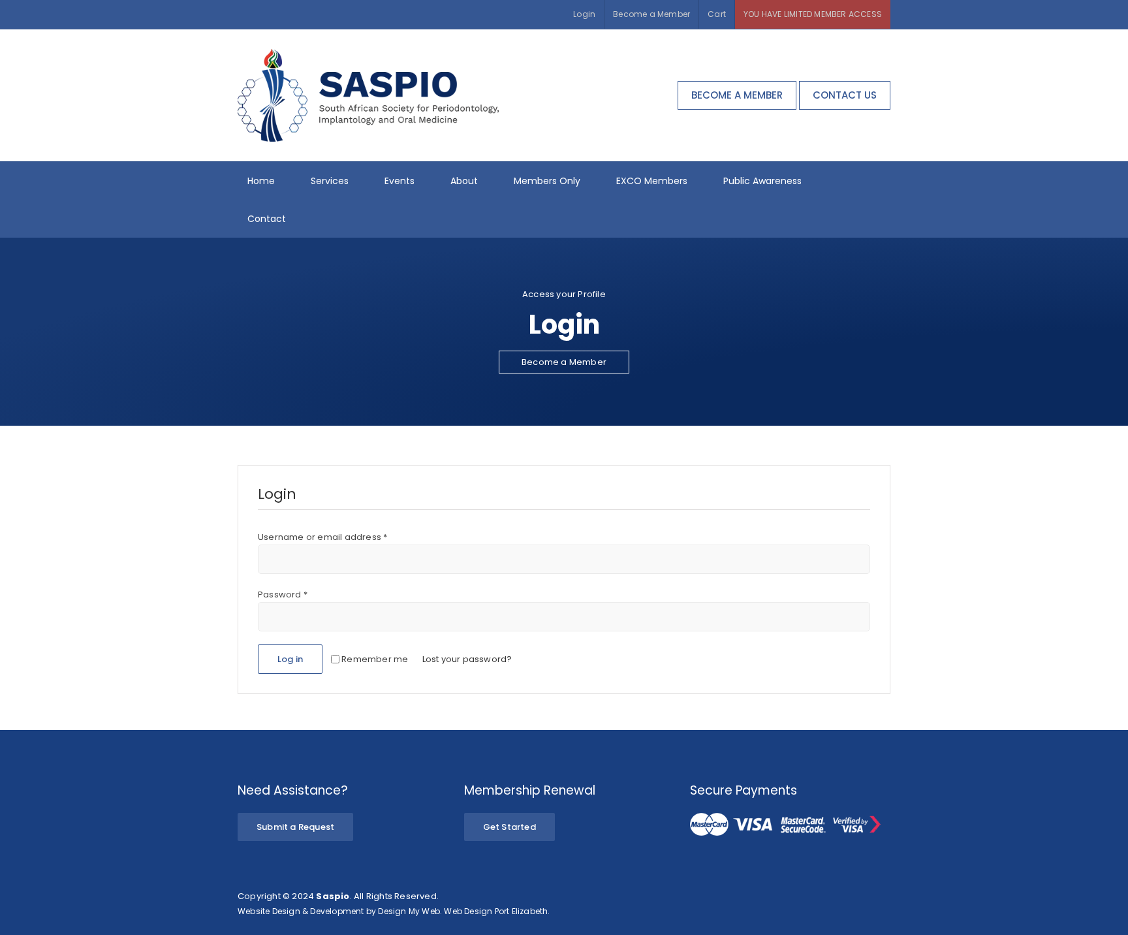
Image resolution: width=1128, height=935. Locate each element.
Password (282, 594)
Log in (290, 659)
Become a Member (737, 95)
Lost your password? (467, 659)
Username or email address (322, 537)
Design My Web (409, 911)
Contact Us (845, 95)
